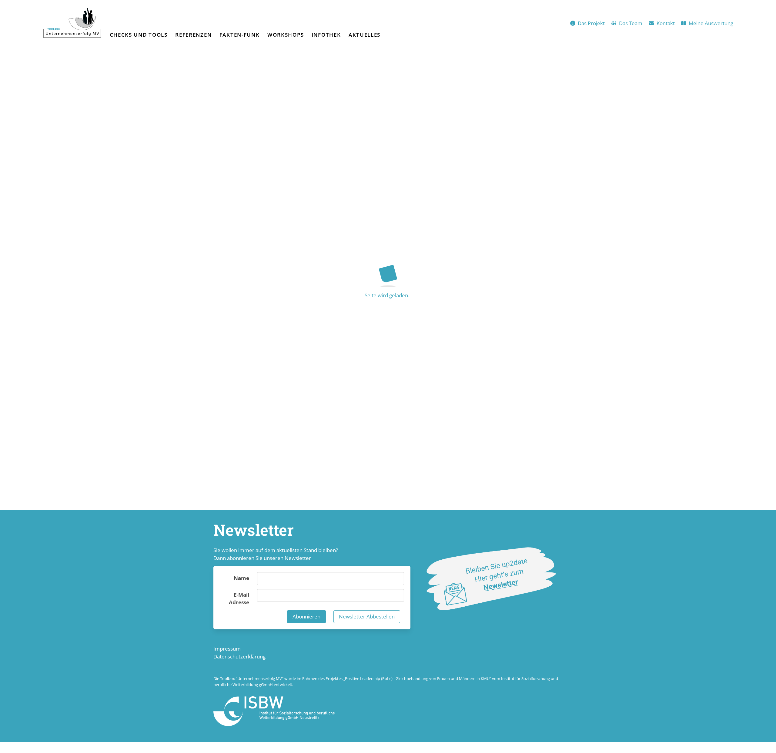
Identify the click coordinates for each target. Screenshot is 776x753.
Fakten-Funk (239, 34)
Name (241, 578)
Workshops (285, 34)
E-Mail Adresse (239, 598)
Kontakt (666, 23)
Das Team (630, 23)
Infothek (326, 34)
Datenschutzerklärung (239, 656)
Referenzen (193, 34)
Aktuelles (364, 34)
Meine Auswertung (711, 23)
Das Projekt (591, 23)
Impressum (227, 648)
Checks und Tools (139, 34)
